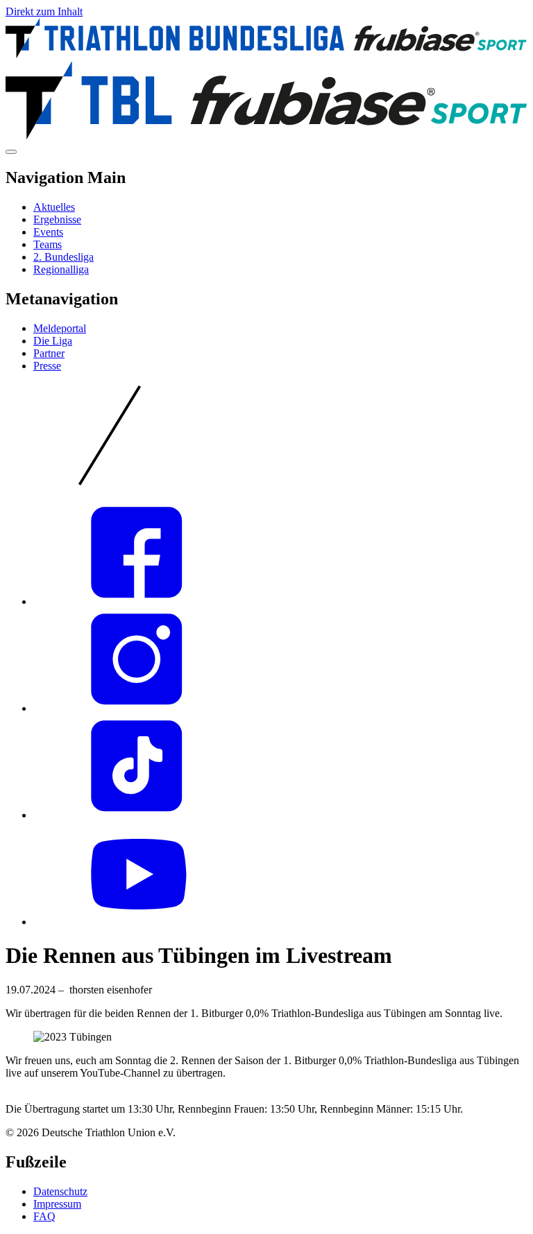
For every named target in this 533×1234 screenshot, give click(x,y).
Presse (47, 366)
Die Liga (52, 341)
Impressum (57, 1204)
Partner (49, 353)
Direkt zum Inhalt (44, 11)
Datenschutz (60, 1191)
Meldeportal (59, 328)
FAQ (44, 1216)
